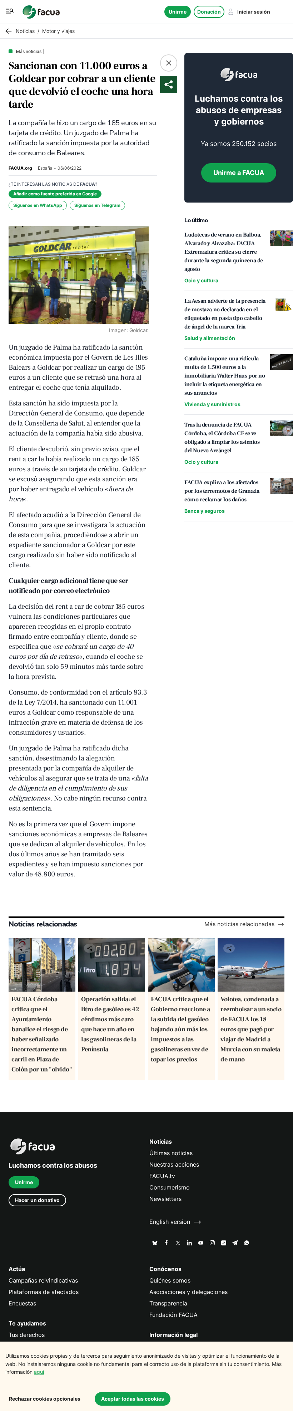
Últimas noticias (171, 1153)
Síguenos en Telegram (97, 205)
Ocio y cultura (201, 280)
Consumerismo (169, 1187)
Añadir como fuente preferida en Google (55, 193)
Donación (209, 12)
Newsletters (165, 1199)
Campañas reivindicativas (43, 1280)
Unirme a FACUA (238, 172)
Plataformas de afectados (44, 1292)
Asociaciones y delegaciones (188, 1292)
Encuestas (22, 1303)
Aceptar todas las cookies (132, 1399)
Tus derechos (27, 1335)
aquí (39, 1372)
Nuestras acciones (174, 1164)
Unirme (178, 12)
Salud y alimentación (209, 338)
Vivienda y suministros (212, 404)
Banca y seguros (204, 511)
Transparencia (168, 1303)
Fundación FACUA (173, 1315)
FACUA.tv (162, 1176)
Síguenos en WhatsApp (37, 205)
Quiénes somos (169, 1280)
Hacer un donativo (37, 1200)
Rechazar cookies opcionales (44, 1399)
